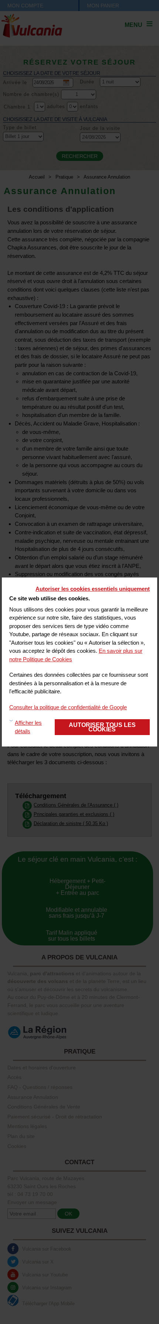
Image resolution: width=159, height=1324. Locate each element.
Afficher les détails (28, 727)
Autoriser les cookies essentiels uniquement (92, 589)
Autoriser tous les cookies (102, 726)
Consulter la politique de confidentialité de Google (68, 707)
